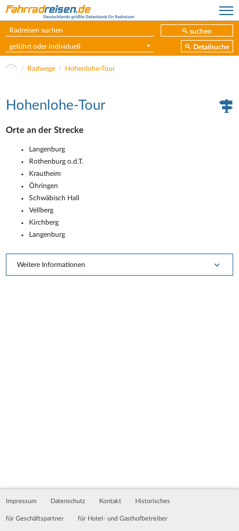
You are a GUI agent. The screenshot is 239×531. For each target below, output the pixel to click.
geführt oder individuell (45, 46)
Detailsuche (211, 47)
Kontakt (110, 501)
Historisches (152, 501)
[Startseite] (11, 68)
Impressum (21, 501)
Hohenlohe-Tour (90, 68)
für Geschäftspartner (35, 519)
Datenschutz (67, 501)
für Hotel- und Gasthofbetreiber (123, 519)
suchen (201, 31)
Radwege (41, 68)
